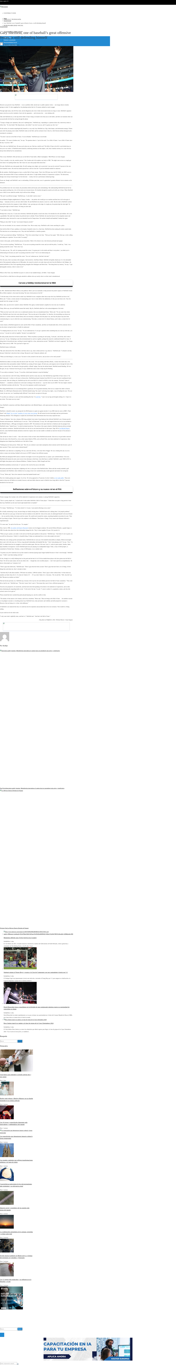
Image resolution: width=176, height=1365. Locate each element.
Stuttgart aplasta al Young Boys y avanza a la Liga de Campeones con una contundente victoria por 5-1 (36, 972)
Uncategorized (3, 26)
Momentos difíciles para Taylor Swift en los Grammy (20, 938)
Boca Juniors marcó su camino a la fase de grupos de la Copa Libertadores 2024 (29, 1023)
